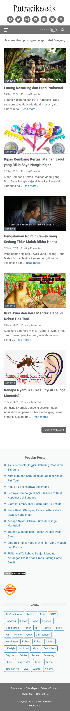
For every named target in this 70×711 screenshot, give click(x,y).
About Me (27, 694)
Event (34, 621)
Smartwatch (24, 662)
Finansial (47, 621)
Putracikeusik (45, 701)
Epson (23, 621)
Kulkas (38, 641)
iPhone (18, 634)
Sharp (9, 662)
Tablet (38, 662)
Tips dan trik (12, 668)
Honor (27, 627)
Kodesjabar (35, 705)
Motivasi (24, 648)
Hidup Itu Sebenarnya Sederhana (28, 486)
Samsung (49, 655)
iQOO (29, 634)
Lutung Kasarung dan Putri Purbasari (33, 88)
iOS (8, 634)
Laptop (50, 641)
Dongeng (10, 81)
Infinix (58, 627)
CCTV (53, 614)
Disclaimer (16, 688)
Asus (42, 614)
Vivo (26, 668)
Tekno (49, 662)
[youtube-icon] (35, 19)
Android (31, 614)
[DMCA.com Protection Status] (15, 574)
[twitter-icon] (18, 19)
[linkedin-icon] (43, 19)
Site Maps (31, 688)
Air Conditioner (14, 614)
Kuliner (26, 641)
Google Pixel (12, 627)
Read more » (29, 109)
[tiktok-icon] (60, 19)
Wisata (37, 668)
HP (36, 627)
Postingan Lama (53, 430)
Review (35, 655)
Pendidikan (50, 648)
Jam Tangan (43, 634)
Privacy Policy (48, 688)
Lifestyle (10, 648)
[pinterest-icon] (52, 19)
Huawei (47, 627)
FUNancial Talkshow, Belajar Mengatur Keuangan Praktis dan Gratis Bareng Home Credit (35, 558)
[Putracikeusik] (35, 9)
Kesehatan (12, 641)
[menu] (6, 30)
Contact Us (42, 694)
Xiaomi (49, 668)
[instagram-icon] (27, 19)
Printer (23, 655)
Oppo (36, 648)
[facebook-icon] (10, 19)
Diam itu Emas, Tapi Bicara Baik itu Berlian (35, 504)
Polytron (10, 655)
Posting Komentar (31, 94)
